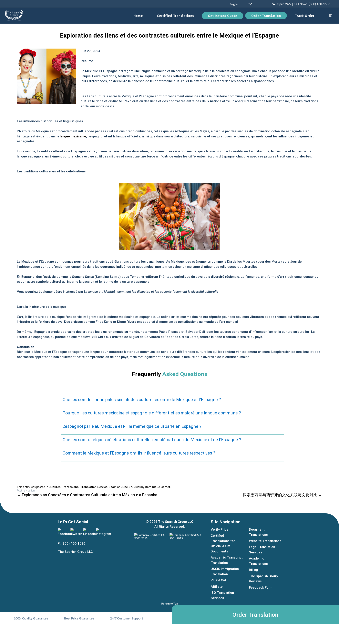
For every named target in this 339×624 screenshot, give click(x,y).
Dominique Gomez (157, 487)
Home (138, 16)
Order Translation (266, 16)
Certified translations (175, 16)
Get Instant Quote (222, 16)
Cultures (54, 487)
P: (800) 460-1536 (71, 543)
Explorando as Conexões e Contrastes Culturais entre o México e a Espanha (87, 494)
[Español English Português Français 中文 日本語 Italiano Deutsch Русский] (239, 4)
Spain (112, 487)
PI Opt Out (218, 580)
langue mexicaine (73, 136)
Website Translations (265, 541)
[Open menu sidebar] (330, 16)
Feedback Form (260, 587)
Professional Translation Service (84, 487)
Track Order (304, 16)
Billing (253, 570)
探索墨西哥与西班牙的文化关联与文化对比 (282, 494)
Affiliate (217, 586)
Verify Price (220, 529)
